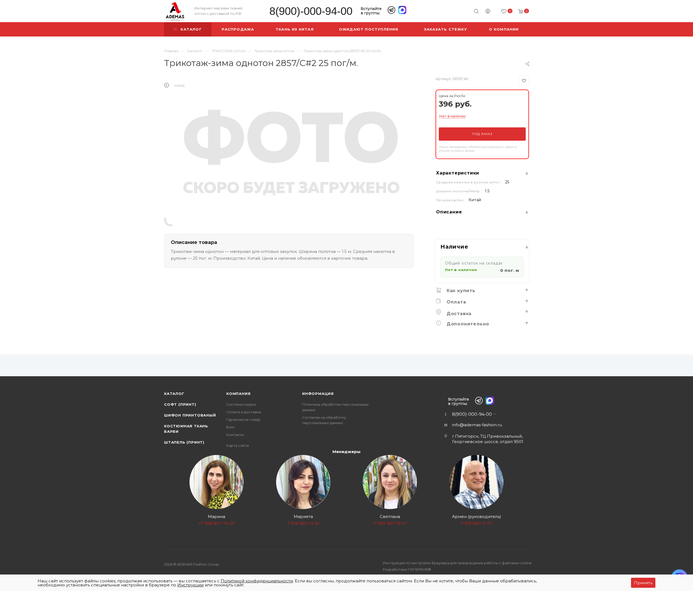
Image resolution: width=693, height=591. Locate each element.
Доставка (458, 313)
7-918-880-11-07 (476, 523)
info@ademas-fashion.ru (477, 424)
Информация (318, 393)
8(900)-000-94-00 (310, 11)
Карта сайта (237, 445)
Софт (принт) (180, 404)
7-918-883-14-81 (303, 523)
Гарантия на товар (243, 419)
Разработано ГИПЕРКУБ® (407, 569)
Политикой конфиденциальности (257, 580)
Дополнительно (467, 323)
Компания (238, 393)
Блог (230, 427)
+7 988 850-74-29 (216, 523)
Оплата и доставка (243, 412)
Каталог (174, 393)
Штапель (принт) (184, 442)
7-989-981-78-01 (390, 523)
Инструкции (190, 584)
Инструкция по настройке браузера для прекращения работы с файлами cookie (457, 563)
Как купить (460, 290)
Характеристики (457, 173)
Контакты (235, 434)
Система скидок (241, 404)
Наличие (454, 246)
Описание (449, 211)
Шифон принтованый (190, 415)
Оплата (455, 302)
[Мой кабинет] (487, 11)
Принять (643, 582)
